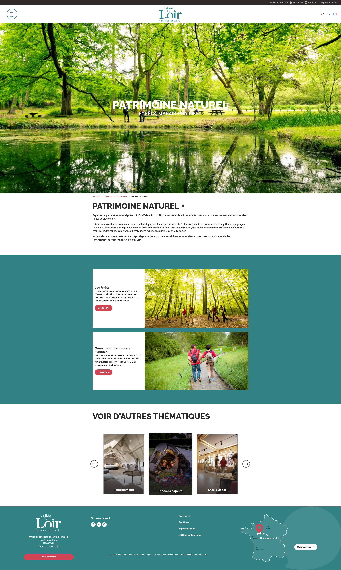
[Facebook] (93, 524)
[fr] (335, 14)
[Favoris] (322, 14)
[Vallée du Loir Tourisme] (170, 14)
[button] (329, 14)
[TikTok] (99, 524)
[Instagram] (104, 524)
